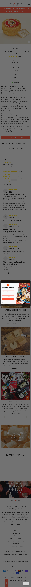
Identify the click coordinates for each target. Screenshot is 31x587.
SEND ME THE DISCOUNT (8, 299)
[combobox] (3, 296)
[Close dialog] (29, 283)
